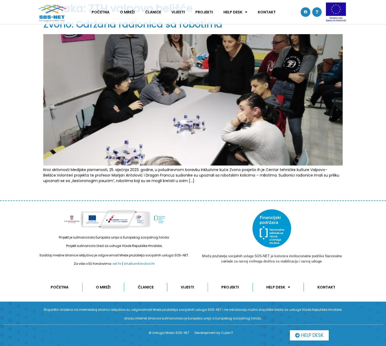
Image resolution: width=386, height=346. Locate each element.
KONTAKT (267, 12)
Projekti (204, 12)
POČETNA (100, 12)
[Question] (317, 12)
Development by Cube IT (214, 332)
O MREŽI (127, 12)
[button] (309, 335)
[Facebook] (305, 12)
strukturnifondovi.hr (139, 263)
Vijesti (178, 12)
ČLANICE (153, 12)
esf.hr (117, 263)
